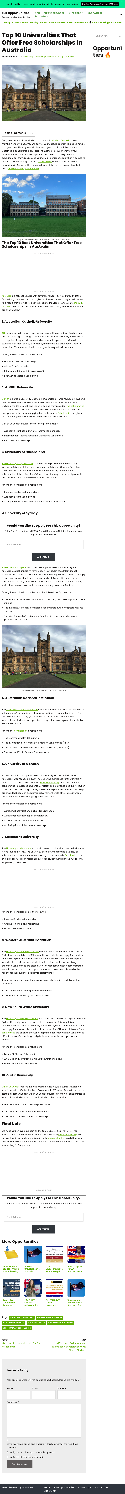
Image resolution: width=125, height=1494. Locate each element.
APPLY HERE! (43, 556)
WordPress (27, 1487)
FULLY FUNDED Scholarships (49, 1317)
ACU (4, 333)
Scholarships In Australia (46, 56)
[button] (65, 12)
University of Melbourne (18, 848)
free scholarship (55, 1138)
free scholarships (75, 406)
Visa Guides (50, 1490)
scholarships (20, 730)
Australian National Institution (22, 709)
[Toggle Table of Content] (29, 133)
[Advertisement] (44, 272)
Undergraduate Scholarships (17, 1328)
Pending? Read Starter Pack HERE (47, 22)
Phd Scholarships (36, 1323)
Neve (4, 1487)
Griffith (5, 398)
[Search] (121, 15)
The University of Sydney (15, 567)
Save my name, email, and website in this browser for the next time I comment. (43, 1446)
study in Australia (61, 140)
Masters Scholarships (13, 1323)
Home (37, 12)
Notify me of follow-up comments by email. (32, 1452)
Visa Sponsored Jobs (78, 22)
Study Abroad (101, 1487)
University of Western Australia (22, 951)
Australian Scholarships (21, 1317)
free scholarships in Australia (23, 168)
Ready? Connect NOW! (16, 22)
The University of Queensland (17, 463)
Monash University (49, 782)
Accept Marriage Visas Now (106, 22)
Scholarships (28, 56)
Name (11, 1388)
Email (35, 1388)
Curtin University (10, 1086)
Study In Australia (66, 56)
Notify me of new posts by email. (26, 1457)
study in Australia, (67, 1134)
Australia (6, 295)
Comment (13, 1402)
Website (61, 1388)
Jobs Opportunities (64, 1487)
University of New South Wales (22, 1018)
